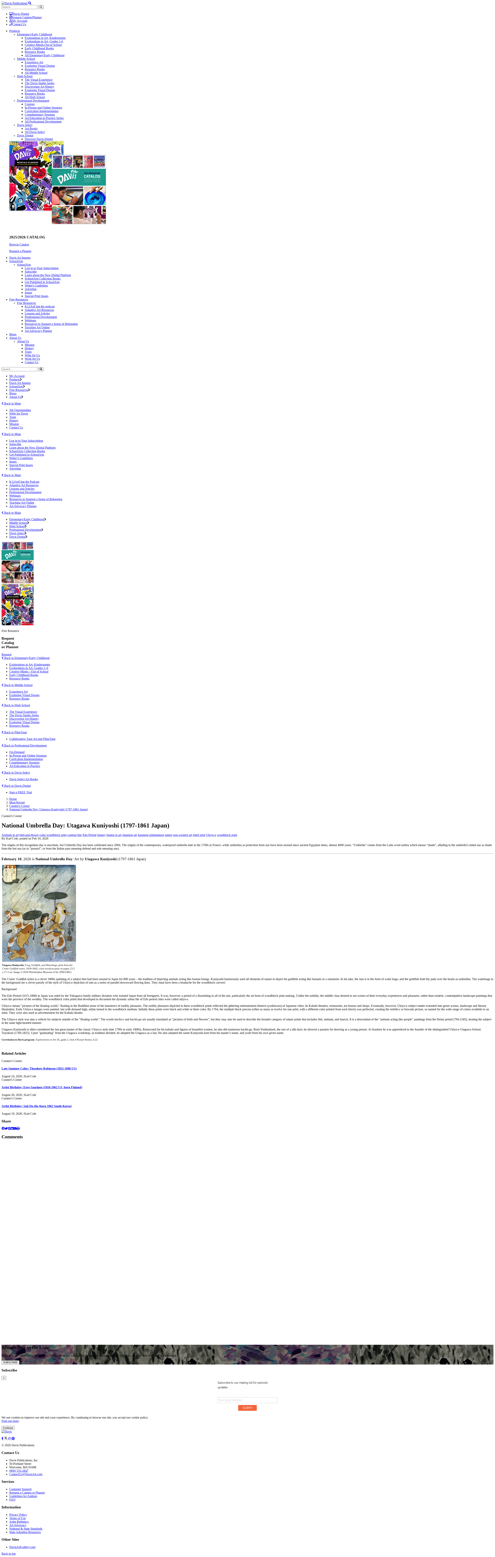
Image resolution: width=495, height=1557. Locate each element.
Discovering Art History (39, 86)
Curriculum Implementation (41, 111)
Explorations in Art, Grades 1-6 (44, 41)
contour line (74, 835)
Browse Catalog (19, 244)
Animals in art (10, 835)
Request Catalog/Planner (27, 17)
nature (168, 835)
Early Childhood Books (39, 48)
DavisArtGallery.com (22, 1547)
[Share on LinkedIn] (12, 1128)
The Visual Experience (39, 79)
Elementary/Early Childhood (34, 34)
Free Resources (26, 303)
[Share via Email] (15, 1128)
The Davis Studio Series (39, 83)
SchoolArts (24, 264)
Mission (29, 344)
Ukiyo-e (211, 835)
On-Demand (17, 752)
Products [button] (14, 31)
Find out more (10, 1421)
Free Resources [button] (18, 299)
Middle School (26, 58)
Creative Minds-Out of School (43, 44)
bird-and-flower (29, 835)
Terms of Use (17, 1518)
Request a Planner (20, 251)
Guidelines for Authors (23, 1496)
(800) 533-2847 (18, 1470)
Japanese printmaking (151, 835)
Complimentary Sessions (40, 114)
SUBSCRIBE (10, 1362)
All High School (35, 97)
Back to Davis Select (16, 772)
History (29, 348)
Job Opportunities (20, 410)
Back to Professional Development (25, 745)
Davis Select (24, 125)
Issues (28, 292)
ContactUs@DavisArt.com (25, 1474)
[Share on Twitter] (6, 1128)
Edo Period (89, 835)
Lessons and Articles (37, 313)
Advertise (31, 289)
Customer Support (20, 1489)
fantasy (101, 835)
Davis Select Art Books (23, 779)
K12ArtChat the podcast (40, 306)
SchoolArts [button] (16, 261)
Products (14, 379)
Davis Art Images (20, 257)
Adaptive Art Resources (39, 310)
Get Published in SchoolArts (42, 282)
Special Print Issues (36, 296)
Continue (8, 1427)
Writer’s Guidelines (21, 458)
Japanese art (129, 835)
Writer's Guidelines (36, 285)
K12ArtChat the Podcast (24, 481)
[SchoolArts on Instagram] (10, 1438)
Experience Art (34, 62)
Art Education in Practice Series (44, 118)
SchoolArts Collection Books (43, 278)
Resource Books (35, 51)
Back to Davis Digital (17, 785)
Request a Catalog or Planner (27, 1492)
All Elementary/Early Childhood (44, 55)
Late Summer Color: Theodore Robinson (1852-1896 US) (39, 1068)
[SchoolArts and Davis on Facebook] (3, 1438)
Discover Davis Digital (39, 139)
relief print (199, 835)
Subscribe (31, 271)
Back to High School (16, 705)
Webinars (30, 320)
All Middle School (36, 72)
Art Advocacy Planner (38, 331)
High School (24, 76)
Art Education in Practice (24, 766)
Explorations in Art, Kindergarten (45, 38)
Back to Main (12, 403)
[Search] (41, 369)
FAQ (12, 1499)
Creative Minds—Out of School (28, 671)
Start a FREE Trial (20, 792)
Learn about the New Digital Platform (48, 275)
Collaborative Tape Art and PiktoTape (32, 739)
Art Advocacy (17, 1525)
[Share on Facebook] (3, 1128)
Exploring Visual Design (40, 65)
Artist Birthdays (19, 1521)
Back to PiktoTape (15, 732)
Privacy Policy (18, 1514)
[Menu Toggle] (29, 3)
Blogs (12, 334)
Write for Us (32, 355)
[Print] (18, 1128)
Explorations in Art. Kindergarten (29, 664)
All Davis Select (35, 132)
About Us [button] (15, 337)
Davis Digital (21, 13)
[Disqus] (247, 1191)
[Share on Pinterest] (9, 1128)
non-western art (182, 835)
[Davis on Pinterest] (13, 1438)
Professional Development (33, 100)
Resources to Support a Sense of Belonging (51, 324)
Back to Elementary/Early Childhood (26, 658)
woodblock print (227, 835)
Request (6, 654)
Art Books (31, 128)
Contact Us (19, 24)
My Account (19, 20)
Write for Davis (18, 413)
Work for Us (32, 358)
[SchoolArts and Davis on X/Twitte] (6, 1438)
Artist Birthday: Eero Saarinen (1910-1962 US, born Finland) (42, 1087)
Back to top (9, 1553)
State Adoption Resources (25, 1532)
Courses (30, 104)
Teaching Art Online (37, 327)
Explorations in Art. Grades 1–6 (28, 668)
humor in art (114, 835)
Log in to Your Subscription (42, 268)
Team (28, 351)
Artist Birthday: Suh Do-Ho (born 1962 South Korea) (37, 1106)
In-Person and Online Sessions (43, 107)
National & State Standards (25, 1528)
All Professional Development (43, 121)
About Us (23, 341)
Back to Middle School (17, 685)
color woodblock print (53, 835)
